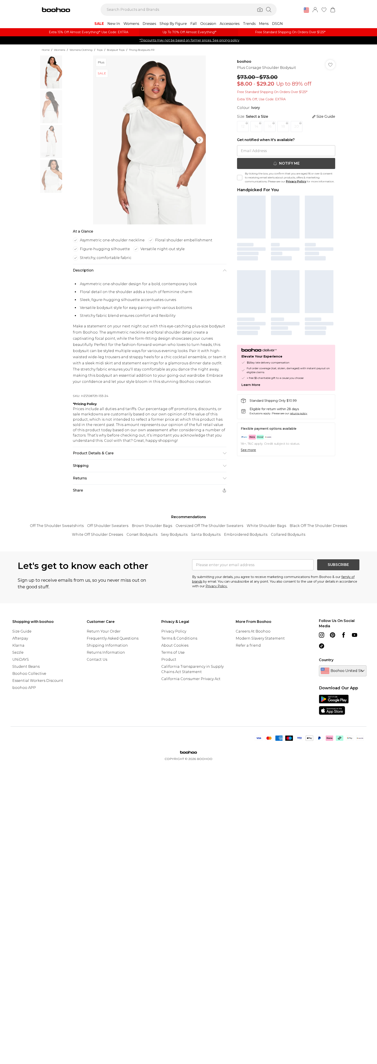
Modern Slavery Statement (260, 638)
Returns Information (106, 652)
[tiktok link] (321, 646)
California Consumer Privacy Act (191, 679)
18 (283, 126)
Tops (100, 49)
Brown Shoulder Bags (152, 526)
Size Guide (21, 631)
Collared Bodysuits (288, 534)
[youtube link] (354, 635)
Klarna (18, 645)
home (46, 49)
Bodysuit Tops (116, 49)
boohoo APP (24, 688)
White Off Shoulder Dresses (97, 534)
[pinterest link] (332, 635)
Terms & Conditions (179, 638)
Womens (59, 49)
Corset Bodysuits (142, 534)
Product (168, 659)
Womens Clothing (81, 49)
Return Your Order (104, 631)
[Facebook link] (343, 635)
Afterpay (20, 638)
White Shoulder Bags (266, 526)
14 (256, 126)
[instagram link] (321, 635)
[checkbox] (239, 177)
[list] (149, 139)
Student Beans (26, 666)
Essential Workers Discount (37, 681)
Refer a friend (248, 645)
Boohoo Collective (29, 673)
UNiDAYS (20, 659)
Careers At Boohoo (253, 631)
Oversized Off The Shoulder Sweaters (209, 526)
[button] (306, 10)
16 (269, 126)
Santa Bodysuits (206, 534)
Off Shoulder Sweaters (107, 526)
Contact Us (97, 659)
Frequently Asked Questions (112, 638)
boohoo (244, 61)
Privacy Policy (296, 181)
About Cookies (174, 645)
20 (296, 126)
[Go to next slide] (199, 139)
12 (243, 126)
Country (326, 660)
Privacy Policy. (217, 586)
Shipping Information (107, 645)
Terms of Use (173, 652)
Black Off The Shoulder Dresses (318, 526)
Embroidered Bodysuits (245, 534)
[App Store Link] (334, 705)
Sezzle (18, 652)
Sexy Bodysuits (174, 534)
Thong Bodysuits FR (141, 49)
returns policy (298, 413)
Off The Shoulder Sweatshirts (57, 526)
